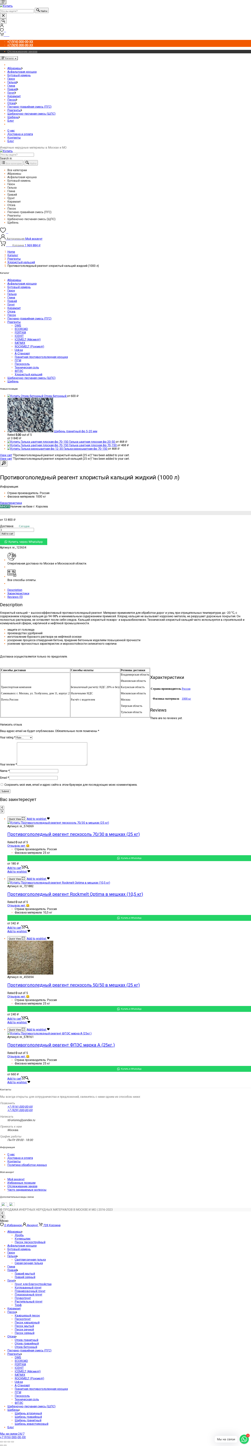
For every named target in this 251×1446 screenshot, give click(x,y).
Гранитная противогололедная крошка (41, 357)
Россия (186, 688)
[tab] (129, 590)
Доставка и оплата (20, 134)
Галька (12, 82)
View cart (6, 455)
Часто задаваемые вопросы (26, 1190)
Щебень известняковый (31, 1424)
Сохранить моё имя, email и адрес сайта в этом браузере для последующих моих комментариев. (70, 784)
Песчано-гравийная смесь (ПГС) (29, 106)
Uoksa (19, 350)
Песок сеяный (24, 1333)
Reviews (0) (15, 597)
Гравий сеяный (25, 1277)
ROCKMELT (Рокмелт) (29, 346)
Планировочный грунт (30, 1291)
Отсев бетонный (26, 1347)
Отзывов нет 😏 (18, 845)
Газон (11, 79)
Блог (10, 120)
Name (5, 771)
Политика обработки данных (27, 1165)
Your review (8, 764)
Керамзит (14, 96)
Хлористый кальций (21, 262)
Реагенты (14, 110)
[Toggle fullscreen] (8, 1441)
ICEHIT (19, 336)
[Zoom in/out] (12, 1441)
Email (4, 777)
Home (11, 252)
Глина (11, 86)
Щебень (13, 117)
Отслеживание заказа (22, 51)
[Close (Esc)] (1, 1441)
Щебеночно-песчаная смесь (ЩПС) (31, 113)
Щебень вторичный (28, 1413)
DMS (18, 325)
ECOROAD (21, 329)
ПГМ (18, 360)
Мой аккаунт (16, 1179)
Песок (11, 99)
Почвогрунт (23, 1298)
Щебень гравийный (28, 1417)
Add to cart (7, 533)
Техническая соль (27, 367)
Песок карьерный (27, 1322)
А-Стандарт (22, 353)
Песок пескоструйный (30, 1242)
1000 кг (186, 698)
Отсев (11, 103)
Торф (18, 1305)
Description (14, 590)
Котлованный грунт (28, 1287)
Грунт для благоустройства (33, 1284)
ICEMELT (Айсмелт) (28, 339)
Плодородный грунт (28, 1294)
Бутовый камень (19, 75)
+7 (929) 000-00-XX (20, 1110)
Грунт (11, 93)
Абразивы (14, 68)
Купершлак (23, 1238)
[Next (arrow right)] (5, 1445)
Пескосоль (22, 364)
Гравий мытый (25, 1273)
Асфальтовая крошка (22, 72)
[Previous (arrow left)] (1, 1445)
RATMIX (20, 343)
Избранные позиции (21, 1183)
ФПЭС (19, 371)
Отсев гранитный (26, 1340)
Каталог (12, 255)
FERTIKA (20, 332)
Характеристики (11, 503)
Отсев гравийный (27, 1343)
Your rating (7, 737)
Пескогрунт (23, 1319)
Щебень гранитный (28, 1420)
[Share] (5, 1441)
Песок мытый (24, 1326)
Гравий (12, 89)
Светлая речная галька (30, 1259)
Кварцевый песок (27, 1315)
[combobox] (17, 11)
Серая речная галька (29, 1263)
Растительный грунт (28, 1301)
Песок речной (24, 1329)
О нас (11, 130)
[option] (129, 170)
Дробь (19, 1235)
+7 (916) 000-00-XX (20, 1106)
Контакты (14, 137)
